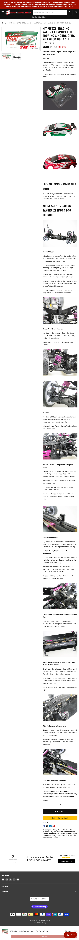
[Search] (70, 12)
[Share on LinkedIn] (50, 826)
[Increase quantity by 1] (60, 804)
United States (38, 899)
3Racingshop (49, 43)
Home (4, 23)
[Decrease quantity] (3, 936)
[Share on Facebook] (44, 826)
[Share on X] (47, 826)
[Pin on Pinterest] (53, 826)
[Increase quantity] (9, 936)
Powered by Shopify (39, 923)
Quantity (45, 800)
